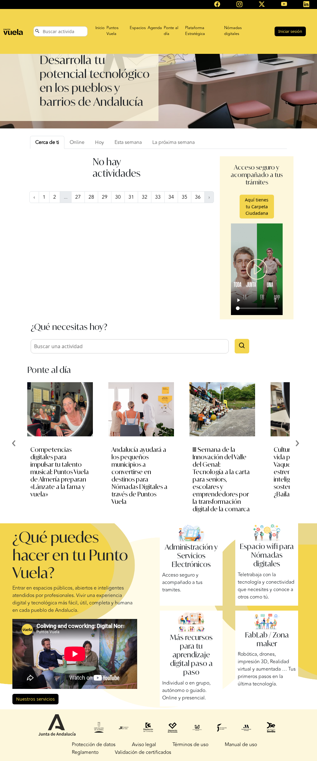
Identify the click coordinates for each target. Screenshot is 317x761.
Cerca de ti (47, 142)
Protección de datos (93, 744)
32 (144, 197)
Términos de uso (190, 744)
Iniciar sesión (290, 31)
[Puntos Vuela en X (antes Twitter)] (261, 4)
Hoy (99, 142)
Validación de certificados (143, 752)
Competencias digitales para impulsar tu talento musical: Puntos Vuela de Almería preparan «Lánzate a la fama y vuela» (59, 472)
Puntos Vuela (112, 31)
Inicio (100, 28)
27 (78, 197)
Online (77, 142)
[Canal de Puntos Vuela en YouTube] (284, 4)
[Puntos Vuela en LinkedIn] (306, 4)
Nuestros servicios (35, 699)
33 (158, 197)
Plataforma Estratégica (195, 31)
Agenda (155, 28)
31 (131, 197)
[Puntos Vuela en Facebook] (217, 4)
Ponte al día (171, 31)
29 (104, 197)
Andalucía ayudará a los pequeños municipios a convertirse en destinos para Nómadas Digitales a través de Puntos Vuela (139, 475)
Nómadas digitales (233, 31)
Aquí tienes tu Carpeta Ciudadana (256, 206)
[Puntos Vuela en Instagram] (239, 4)
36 (198, 197)
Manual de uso (241, 744)
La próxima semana (173, 142)
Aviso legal (144, 744)
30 (118, 197)
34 (171, 197)
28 (91, 197)
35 (184, 197)
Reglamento (85, 752)
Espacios (138, 28)
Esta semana (128, 142)
